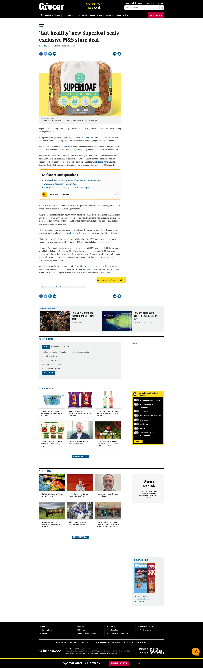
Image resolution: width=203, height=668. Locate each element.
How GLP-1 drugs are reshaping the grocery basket (83, 316)
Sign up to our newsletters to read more (111, 280)
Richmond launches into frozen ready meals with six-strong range (51, 444)
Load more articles (80, 456)
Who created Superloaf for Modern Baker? (61, 184)
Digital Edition (141, 560)
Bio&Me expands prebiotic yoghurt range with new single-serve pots (51, 413)
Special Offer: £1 (94, 6)
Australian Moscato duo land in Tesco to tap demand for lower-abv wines (108, 413)
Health (51, 287)
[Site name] (51, 9)
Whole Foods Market (100, 162)
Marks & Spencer (53, 131)
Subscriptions (47, 630)
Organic (42, 165)
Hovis (78, 149)
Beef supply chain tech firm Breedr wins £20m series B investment (50, 524)
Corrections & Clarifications (118, 633)
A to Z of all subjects (147, 626)
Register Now (48, 373)
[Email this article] (55, 54)
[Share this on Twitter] (45, 54)
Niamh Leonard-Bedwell (48, 46)
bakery (109, 272)
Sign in (128, 3)
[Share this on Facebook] (41, 54)
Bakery (44, 287)
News (41, 27)
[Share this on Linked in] (50, 54)
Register (140, 3)
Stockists (140, 601)
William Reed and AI (112, 653)
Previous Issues (145, 630)
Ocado (101, 137)
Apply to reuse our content (86, 633)
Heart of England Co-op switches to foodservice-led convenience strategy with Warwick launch (108, 524)
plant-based (64, 146)
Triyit (80, 322)
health (69, 233)
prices (95, 165)
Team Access (149, 3)
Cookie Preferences (100, 653)
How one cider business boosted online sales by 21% (146, 316)
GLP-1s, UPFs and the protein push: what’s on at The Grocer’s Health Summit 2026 (107, 444)
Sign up (138, 441)
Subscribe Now (119, 663)
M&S (87, 137)
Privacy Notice (78, 653)
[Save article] (119, 54)
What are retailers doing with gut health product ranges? (67, 187)
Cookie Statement (88, 653)
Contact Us (112, 626)
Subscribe (160, 3)
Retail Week (73, 642)
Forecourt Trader (102, 642)
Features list (113, 630)
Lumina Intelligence (119, 642)
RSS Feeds (81, 630)
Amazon (88, 269)
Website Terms (68, 653)
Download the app (144, 599)
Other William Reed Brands (138, 642)
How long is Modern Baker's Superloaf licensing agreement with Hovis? (73, 180)
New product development (77, 287)
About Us (45, 626)
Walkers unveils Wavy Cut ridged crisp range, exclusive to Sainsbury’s (80, 413)
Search (161, 7)
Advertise (80, 626)
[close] (121, 49)
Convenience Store (87, 642)
